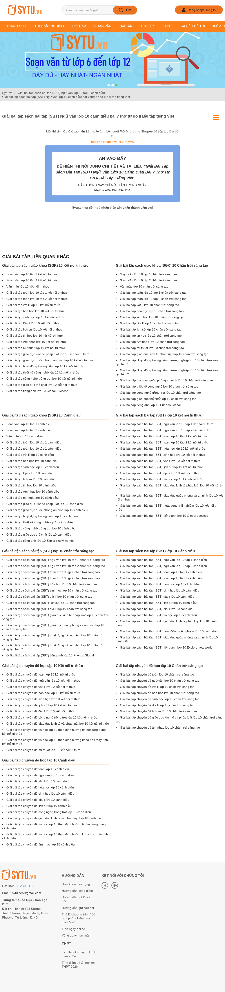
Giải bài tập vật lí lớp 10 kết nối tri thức (33, 305)
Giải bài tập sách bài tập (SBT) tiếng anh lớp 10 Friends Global (50, 655)
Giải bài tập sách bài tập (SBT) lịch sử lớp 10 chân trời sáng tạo (50, 602)
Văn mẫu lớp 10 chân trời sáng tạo (144, 286)
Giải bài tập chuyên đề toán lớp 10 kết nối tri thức (40, 674)
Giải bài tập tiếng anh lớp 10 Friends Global (150, 405)
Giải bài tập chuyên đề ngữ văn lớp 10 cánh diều (40, 775)
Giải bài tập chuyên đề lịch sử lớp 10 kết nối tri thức (42, 705)
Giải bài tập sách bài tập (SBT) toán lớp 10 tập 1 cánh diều (161, 572)
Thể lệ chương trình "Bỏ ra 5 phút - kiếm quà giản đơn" (78, 918)
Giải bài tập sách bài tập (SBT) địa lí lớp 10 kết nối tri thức (160, 473)
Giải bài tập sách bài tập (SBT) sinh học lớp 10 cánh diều (159, 590)
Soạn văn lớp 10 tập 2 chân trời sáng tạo (148, 280)
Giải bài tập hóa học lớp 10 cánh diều (32, 461)
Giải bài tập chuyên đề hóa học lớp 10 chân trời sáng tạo (159, 693)
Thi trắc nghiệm (49, 26)
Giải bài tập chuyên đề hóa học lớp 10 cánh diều (40, 787)
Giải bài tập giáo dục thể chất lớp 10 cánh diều (38, 534)
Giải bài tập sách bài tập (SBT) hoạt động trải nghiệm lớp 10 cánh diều (169, 631)
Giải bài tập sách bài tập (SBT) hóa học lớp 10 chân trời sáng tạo (51, 584)
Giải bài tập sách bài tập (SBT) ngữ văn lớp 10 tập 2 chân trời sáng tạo (55, 566)
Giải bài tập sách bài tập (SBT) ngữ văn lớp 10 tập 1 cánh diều (163, 559)
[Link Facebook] (105, 885)
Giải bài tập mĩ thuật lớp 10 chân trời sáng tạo (152, 348)
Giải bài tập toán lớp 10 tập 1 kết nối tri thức (36, 292)
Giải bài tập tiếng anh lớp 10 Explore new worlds (40, 540)
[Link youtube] (114, 885)
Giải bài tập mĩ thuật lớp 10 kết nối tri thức (35, 348)
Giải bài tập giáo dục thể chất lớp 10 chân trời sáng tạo (158, 398)
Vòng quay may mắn (76, 935)
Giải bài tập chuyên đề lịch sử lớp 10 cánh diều (39, 806)
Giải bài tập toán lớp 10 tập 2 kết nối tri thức (36, 298)
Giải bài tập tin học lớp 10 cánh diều (31, 485)
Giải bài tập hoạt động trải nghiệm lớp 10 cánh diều (42, 516)
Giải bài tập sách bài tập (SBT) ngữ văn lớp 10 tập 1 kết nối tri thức (166, 424)
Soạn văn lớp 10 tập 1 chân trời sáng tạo (148, 274)
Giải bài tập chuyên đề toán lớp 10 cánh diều (37, 769)
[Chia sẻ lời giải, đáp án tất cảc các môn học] (25, 10)
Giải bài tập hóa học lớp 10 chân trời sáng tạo (152, 311)
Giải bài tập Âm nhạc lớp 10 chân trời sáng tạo (152, 341)
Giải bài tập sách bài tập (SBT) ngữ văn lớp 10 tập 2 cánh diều (163, 566)
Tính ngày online (73, 929)
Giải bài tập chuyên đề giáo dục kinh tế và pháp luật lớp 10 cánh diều (54, 818)
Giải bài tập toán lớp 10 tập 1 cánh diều (33, 442)
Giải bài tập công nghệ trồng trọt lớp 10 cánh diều (41, 528)
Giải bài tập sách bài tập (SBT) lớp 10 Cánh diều (155, 551)
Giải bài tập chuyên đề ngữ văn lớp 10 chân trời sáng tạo (159, 680)
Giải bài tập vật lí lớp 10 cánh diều (30, 454)
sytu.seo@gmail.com (26, 893)
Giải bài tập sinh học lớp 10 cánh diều (32, 467)
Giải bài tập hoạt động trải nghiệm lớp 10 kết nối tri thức (45, 366)
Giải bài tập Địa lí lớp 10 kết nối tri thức (33, 323)
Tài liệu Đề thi (192, 26)
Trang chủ (16, 26)
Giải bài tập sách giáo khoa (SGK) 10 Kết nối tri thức (45, 265)
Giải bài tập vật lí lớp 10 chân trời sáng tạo (149, 305)
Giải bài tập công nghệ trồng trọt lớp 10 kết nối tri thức (44, 378)
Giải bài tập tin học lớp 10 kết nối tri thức (34, 335)
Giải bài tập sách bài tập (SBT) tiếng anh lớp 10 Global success (164, 515)
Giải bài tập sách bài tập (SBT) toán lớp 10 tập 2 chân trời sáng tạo (53, 578)
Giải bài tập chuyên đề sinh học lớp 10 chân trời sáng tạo (160, 699)
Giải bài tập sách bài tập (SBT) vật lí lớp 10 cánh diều (157, 596)
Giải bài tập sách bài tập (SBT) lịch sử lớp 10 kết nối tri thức (161, 467)
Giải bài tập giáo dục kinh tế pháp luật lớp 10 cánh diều (44, 504)
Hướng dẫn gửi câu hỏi (78, 908)
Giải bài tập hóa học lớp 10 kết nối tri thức (35, 311)
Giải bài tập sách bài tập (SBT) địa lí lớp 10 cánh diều (157, 609)
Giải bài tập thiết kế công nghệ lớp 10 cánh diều (39, 522)
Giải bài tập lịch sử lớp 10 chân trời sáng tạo (150, 329)
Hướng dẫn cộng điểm (77, 890)
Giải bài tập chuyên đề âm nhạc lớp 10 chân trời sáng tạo (160, 727)
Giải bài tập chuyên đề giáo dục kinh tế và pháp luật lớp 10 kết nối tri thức (57, 723)
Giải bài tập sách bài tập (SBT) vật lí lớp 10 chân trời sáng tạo (49, 596)
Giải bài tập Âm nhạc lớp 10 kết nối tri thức (36, 341)
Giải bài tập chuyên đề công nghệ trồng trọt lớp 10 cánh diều (48, 812)
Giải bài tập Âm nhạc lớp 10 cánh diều (33, 491)
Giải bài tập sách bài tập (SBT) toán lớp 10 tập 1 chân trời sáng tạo (53, 572)
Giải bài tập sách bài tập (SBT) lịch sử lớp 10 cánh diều (158, 602)
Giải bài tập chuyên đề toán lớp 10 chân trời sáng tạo (157, 674)
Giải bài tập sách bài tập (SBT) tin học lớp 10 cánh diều (158, 615)
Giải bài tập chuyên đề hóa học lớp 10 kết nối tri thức (43, 693)
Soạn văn (102, 26)
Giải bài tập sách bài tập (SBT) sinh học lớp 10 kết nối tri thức (162, 454)
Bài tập (126, 26)
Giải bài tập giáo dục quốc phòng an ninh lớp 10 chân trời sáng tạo (166, 380)
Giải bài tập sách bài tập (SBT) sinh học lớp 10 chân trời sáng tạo (51, 590)
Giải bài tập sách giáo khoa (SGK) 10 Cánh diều (41, 415)
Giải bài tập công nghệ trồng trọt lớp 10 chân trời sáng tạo (160, 392)
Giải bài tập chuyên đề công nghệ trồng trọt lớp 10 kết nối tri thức (51, 717)
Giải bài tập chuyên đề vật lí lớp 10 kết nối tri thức (40, 686)
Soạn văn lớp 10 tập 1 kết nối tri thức (32, 274)
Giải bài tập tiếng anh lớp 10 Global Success (37, 391)
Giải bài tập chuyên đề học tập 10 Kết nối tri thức (42, 666)
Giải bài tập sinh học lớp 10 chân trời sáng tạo (152, 317)
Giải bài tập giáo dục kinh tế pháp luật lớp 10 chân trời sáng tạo (164, 354)
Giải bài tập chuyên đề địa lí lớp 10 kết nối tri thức (40, 711)
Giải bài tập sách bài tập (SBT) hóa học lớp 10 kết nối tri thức (162, 448)
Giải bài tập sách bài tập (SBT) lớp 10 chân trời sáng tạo (48, 551)
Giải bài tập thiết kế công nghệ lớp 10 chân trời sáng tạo (159, 386)
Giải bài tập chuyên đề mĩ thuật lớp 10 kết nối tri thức (43, 750)
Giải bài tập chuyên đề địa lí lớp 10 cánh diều (37, 799)
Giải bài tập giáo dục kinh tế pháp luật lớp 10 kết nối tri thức (47, 354)
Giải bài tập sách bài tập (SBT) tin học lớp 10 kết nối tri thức (161, 479)
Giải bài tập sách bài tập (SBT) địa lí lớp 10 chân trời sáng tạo (49, 609)
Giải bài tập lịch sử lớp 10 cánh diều (31, 479)
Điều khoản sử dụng (76, 884)
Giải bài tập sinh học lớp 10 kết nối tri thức (35, 317)
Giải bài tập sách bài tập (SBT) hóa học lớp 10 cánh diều (159, 584)
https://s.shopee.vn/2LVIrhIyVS (112, 141)
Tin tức (147, 26)
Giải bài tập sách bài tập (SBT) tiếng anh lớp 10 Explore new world (166, 647)
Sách (167, 26)
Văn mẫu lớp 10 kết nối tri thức (27, 286)
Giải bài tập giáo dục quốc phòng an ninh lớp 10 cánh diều (47, 510)
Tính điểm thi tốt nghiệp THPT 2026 (78, 964)
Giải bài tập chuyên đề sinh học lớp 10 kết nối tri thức (43, 699)
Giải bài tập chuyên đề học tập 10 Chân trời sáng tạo (159, 666)
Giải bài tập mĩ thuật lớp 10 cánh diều (32, 497)
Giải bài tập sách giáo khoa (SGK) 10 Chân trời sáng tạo (162, 265)
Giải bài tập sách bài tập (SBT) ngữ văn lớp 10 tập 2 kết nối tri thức (166, 430)
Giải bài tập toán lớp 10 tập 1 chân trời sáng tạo (153, 292)
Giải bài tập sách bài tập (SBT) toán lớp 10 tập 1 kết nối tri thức (164, 436)
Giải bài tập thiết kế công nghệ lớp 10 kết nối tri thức (42, 372)
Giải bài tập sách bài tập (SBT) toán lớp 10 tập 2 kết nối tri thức (164, 442)
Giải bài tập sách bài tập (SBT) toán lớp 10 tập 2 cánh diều (161, 578)
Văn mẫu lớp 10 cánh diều (24, 436)
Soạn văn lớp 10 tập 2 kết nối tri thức (32, 280)
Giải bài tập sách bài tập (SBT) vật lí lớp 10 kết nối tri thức (160, 461)
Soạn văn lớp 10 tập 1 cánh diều (29, 424)
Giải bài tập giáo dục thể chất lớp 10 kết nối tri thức (41, 384)
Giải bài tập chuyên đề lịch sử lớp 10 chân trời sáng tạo (158, 711)
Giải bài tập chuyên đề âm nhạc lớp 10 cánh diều (40, 844)
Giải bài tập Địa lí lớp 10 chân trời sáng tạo (150, 323)
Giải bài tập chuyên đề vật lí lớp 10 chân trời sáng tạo (157, 686)
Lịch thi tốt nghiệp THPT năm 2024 (78, 954)
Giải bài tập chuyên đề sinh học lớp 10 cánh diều (40, 793)
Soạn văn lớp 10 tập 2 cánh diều (29, 430)
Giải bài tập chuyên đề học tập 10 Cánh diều (38, 760)
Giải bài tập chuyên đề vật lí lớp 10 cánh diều (37, 781)
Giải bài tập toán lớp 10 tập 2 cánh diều (33, 448)
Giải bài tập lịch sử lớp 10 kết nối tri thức (34, 329)
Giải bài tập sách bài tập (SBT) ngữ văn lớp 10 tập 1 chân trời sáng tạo (55, 559)
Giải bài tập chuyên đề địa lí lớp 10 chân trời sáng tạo (157, 705)
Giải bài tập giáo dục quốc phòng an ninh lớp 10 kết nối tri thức (50, 360)
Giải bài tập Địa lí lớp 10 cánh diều (30, 473)
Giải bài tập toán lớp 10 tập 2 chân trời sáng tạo (153, 298)
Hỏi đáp (79, 26)
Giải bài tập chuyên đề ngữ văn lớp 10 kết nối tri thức (43, 680)
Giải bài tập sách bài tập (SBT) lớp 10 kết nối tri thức (159, 415)
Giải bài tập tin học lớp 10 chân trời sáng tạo (151, 335)
